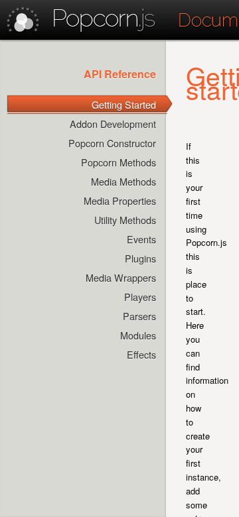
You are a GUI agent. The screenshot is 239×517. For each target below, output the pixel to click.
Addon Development (113, 124)
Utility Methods (125, 220)
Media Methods (123, 181)
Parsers (139, 316)
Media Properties (120, 200)
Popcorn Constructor (112, 143)
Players (140, 297)
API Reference (120, 74)
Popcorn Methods (118, 162)
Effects (141, 354)
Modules (138, 335)
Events (141, 239)
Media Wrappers (121, 277)
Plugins (140, 258)
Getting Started (124, 104)
